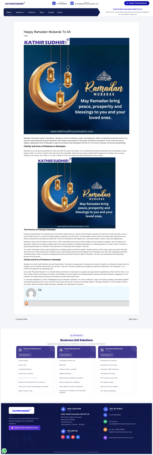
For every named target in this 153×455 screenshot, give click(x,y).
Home (9, 12)
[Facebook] (68, 437)
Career (60, 12)
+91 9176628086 (62, 4)
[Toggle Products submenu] (36, 12)
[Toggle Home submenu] (12, 12)
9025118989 (119, 429)
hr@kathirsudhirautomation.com (120, 432)
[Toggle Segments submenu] (24, 12)
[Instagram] (63, 437)
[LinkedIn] (78, 437)
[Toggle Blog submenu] (44, 12)
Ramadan (36, 279)
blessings (52, 279)
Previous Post (20, 319)
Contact (51, 12)
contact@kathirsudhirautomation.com (86, 4)
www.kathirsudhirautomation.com (121, 437)
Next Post (134, 319)
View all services (24, 355)
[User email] (26, 303)
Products (31, 12)
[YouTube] (73, 437)
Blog (41, 12)
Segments (19, 12)
